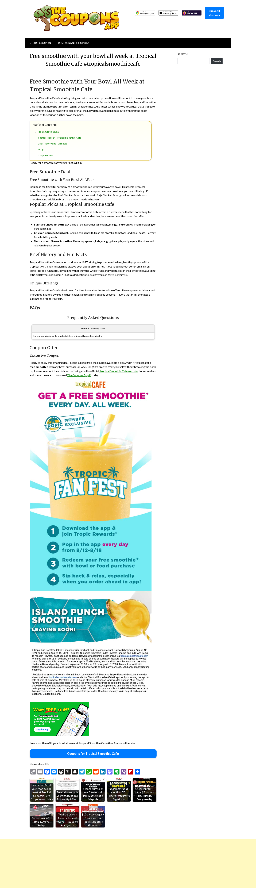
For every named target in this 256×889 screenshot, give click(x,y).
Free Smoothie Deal (48, 131)
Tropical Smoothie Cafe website (118, 371)
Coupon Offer (45, 155)
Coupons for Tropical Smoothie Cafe (93, 754)
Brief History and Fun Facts (52, 143)
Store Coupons (41, 42)
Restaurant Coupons (74, 42)
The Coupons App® (79, 375)
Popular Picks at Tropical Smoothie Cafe (59, 137)
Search (182, 54)
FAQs (41, 149)
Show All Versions (214, 13)
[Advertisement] (104, 863)
